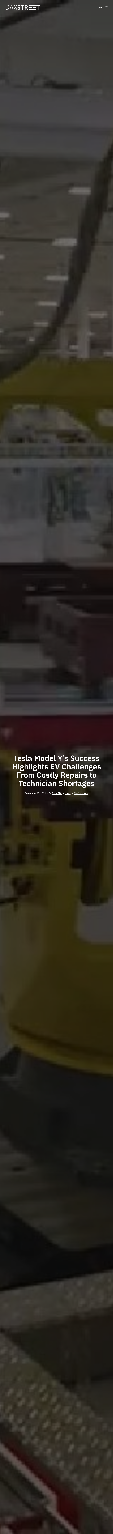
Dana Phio (57, 793)
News (68, 793)
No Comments (81, 793)
